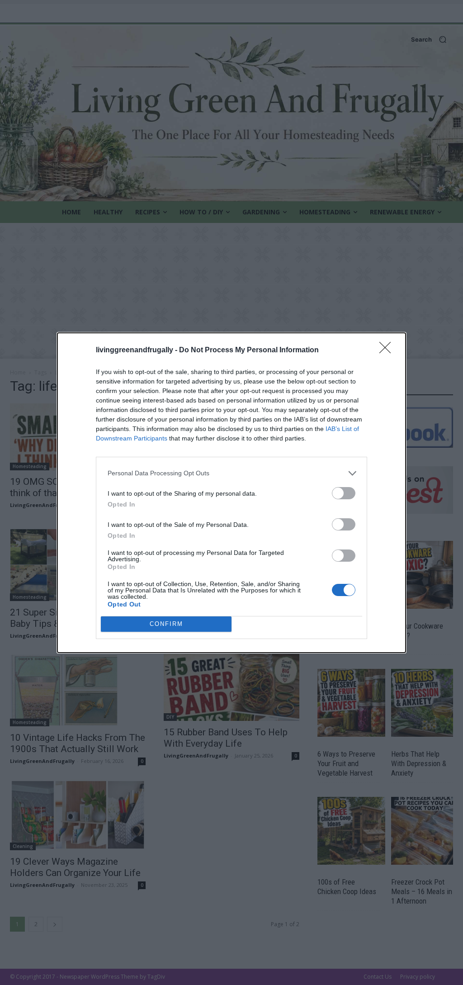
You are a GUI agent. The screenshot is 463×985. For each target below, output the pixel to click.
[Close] (388, 350)
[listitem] (231, 473)
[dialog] (231, 493)
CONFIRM (166, 623)
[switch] (343, 493)
